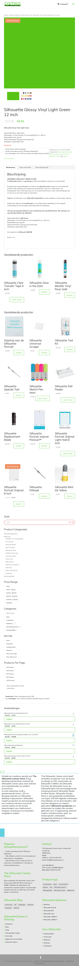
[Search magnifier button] (72, 522)
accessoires (8, 904)
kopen (44, 291)
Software (9, 573)
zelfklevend (70, 890)
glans (66, 156)
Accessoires (10, 542)
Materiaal (18, 15)
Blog (7, 927)
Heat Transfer (10, 547)
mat (51, 887)
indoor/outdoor (9, 158)
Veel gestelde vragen (12, 933)
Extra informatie (25, 167)
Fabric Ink (9, 567)
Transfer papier (11, 556)
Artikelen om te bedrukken (14, 539)
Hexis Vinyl (9, 559)
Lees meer (17, 299)
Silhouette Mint (47, 890)
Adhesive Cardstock (12, 565)
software (16, 908)
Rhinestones (10, 562)
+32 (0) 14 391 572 (55, 858)
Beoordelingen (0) (42, 167)
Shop (7, 930)
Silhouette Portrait (59, 890)
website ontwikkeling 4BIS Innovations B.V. (49, 961)
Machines (47, 904)
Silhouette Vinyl (27, 15)
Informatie (8, 936)
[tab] (10, 167)
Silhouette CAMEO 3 (50, 917)
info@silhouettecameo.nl (54, 860)
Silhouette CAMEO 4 (50, 920)
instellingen (21, 904)
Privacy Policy (39, 963)
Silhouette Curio (49, 914)
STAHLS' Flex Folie (12, 553)
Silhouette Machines (10, 534)
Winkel (6, 15)
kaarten (45, 887)
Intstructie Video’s (11, 942)
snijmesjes (8, 908)
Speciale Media (11, 544)
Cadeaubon (48, 946)
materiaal (30, 904)
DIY (15, 904)
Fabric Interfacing (11, 570)
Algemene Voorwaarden (13, 939)
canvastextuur (47, 884)
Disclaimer (8, 924)
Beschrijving (10, 167)
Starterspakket (9, 576)
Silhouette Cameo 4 (60, 887)
